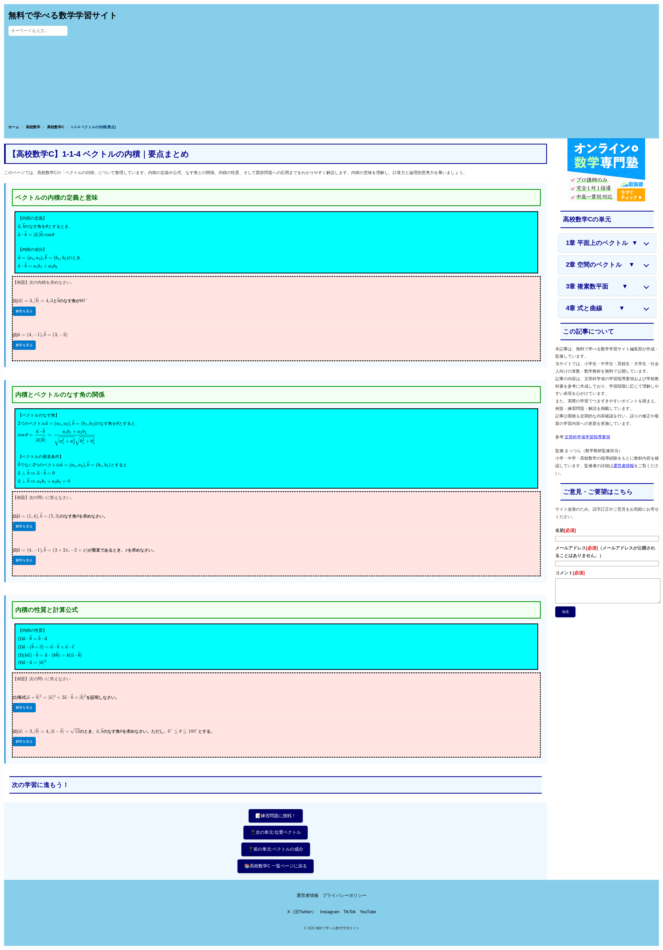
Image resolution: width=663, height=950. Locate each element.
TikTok (349, 911)
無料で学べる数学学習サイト (63, 15)
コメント (570, 572)
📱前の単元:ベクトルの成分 (275, 849)
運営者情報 (623, 465)
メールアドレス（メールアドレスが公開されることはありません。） (605, 552)
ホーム (13, 127)
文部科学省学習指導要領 (587, 437)
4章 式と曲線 (595, 307)
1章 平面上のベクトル (602, 242)
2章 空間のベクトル (600, 264)
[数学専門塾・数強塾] (606, 201)
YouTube (368, 911)
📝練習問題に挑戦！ (275, 815)
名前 (565, 530)
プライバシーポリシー (344, 895)
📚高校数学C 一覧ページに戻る (275, 866)
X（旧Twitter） (301, 911)
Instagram (330, 911)
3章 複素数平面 (597, 286)
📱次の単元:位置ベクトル (275, 832)
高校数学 (33, 127)
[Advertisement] (331, 81)
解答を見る (24, 311)
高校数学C (55, 127)
